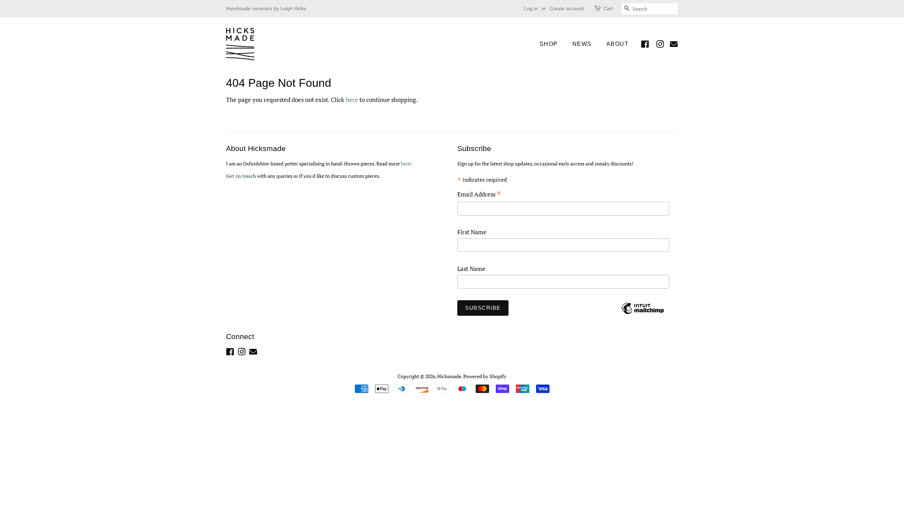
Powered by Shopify (484, 376)
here (352, 100)
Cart (608, 8)
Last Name (471, 269)
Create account (566, 8)
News (582, 44)
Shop (549, 44)
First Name (472, 232)
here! (406, 163)
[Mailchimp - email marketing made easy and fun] (642, 313)
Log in (531, 8)
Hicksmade (449, 376)
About (617, 44)
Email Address (479, 195)
